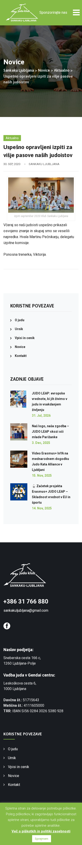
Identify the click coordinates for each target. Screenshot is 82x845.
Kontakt (21, 356)
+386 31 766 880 (25, 601)
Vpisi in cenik (25, 338)
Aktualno (12, 138)
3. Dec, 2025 (41, 443)
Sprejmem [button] (41, 838)
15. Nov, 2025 (42, 475)
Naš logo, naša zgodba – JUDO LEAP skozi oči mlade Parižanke (50, 431)
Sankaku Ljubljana (44, 164)
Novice (20, 347)
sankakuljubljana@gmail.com (25, 610)
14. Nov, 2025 (42, 508)
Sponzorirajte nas (53, 12)
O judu (19, 320)
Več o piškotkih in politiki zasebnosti (41, 831)
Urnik (19, 329)
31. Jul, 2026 (41, 415)
